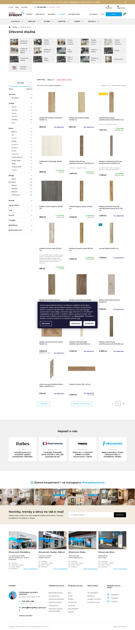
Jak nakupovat (54, 596)
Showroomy (74, 14)
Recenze (51, 14)
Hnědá (22, 141)
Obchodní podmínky (56, 599)
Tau (22, 123)
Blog (17, 7)
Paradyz (22, 120)
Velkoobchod (53, 605)
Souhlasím (89, 323)
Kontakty (24, 7)
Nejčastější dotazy (55, 593)
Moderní (22, 189)
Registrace (121, 8)
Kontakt (71, 612)
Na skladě (22, 98)
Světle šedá (22, 160)
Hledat (103, 14)
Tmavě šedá (22, 167)
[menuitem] (17, 21)
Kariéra (70, 599)
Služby (29, 14)
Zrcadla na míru (94, 602)
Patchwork (22, 195)
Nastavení (46, 323)
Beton (22, 179)
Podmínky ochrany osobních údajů (56, 610)
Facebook (114, 598)
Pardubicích (74, 2)
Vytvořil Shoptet (121, 626)
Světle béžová (22, 157)
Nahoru (44, 404)
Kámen (22, 185)
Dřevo (22, 182)
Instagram (115, 595)
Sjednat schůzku (113, 15)
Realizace (91, 596)
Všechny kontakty (26, 615)
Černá (22, 138)
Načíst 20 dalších (81, 404)
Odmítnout (75, 323)
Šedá (22, 164)
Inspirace (40, 14)
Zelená (22, 170)
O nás (11, 7)
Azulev (22, 113)
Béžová (22, 132)
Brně (83, 2)
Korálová (22, 145)
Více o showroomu (30, 569)
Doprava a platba (55, 602)
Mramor (22, 192)
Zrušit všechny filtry (64, 80)
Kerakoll (22, 116)
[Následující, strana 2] (118, 403)
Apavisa (22, 110)
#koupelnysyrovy (93, 482)
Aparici (22, 107)
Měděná (22, 148)
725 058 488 (41, 7)
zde (70, 312)
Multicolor (22, 154)
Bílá (22, 135)
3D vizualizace (93, 593)
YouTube (114, 601)
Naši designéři (73, 609)
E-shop (61, 14)
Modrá (22, 151)
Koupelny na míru (94, 599)
